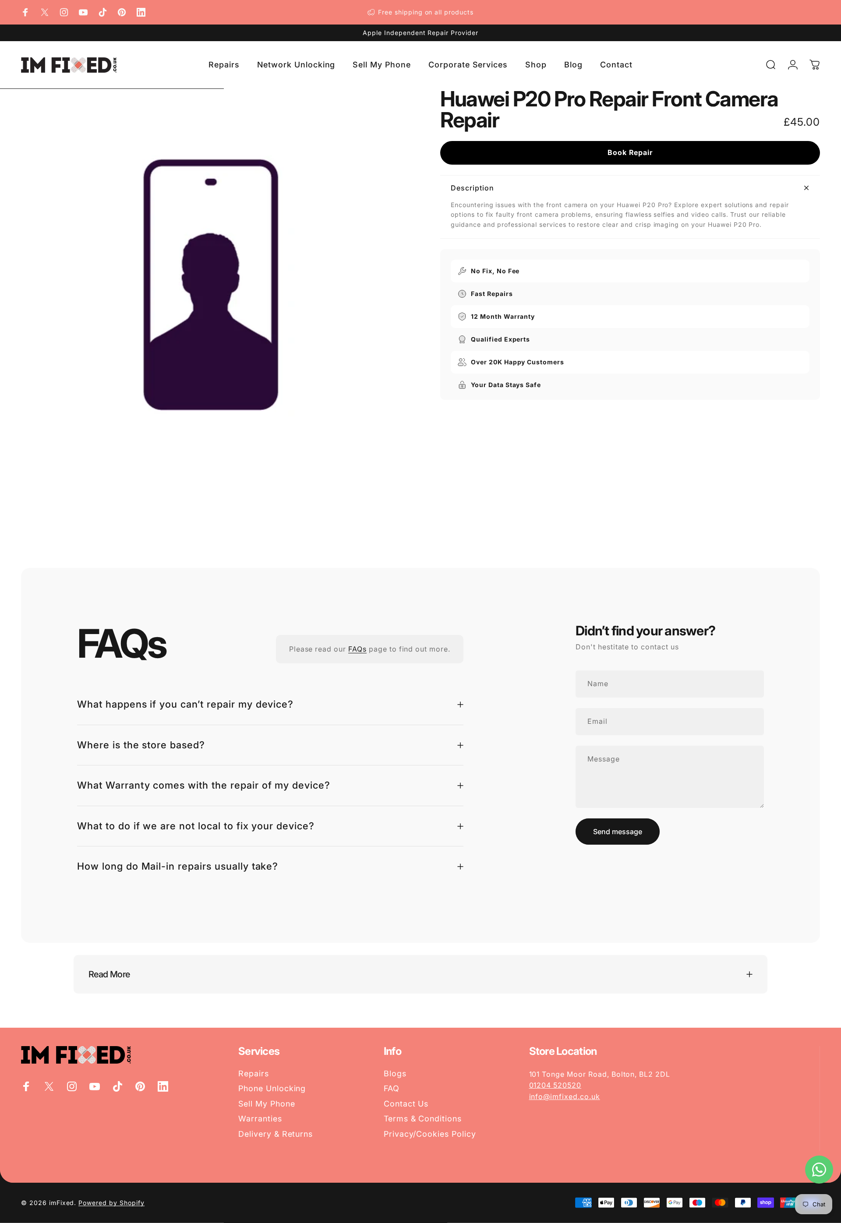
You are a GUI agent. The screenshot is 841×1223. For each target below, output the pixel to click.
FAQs (357, 649)
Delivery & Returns (275, 1133)
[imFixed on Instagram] (64, 12)
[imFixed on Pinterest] (121, 12)
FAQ (391, 1088)
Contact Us (406, 1103)
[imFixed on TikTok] (102, 12)
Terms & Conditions (423, 1118)
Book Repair (630, 152)
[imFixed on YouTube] (83, 12)
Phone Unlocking (272, 1088)
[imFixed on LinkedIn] (141, 12)
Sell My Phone (266, 1103)
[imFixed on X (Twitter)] (44, 12)
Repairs (253, 1073)
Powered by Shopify (111, 1202)
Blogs (395, 1073)
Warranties (260, 1118)
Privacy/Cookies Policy (430, 1133)
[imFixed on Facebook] (25, 12)
